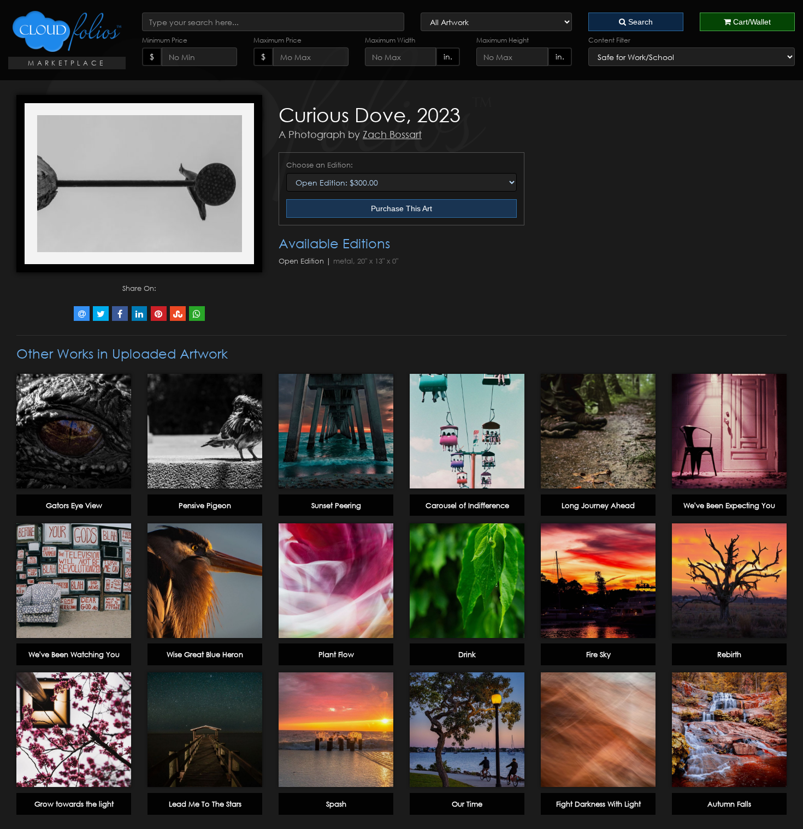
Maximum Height (502, 40)
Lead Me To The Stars (205, 804)
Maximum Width (390, 40)
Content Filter (609, 40)
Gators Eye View (74, 505)
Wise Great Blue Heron (205, 654)
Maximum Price (277, 40)
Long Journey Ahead (598, 505)
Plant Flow (336, 654)
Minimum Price (164, 40)
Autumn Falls (729, 804)
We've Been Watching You (74, 654)
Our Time (467, 804)
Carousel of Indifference (467, 505)
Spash (336, 804)
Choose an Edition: (319, 164)
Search (639, 21)
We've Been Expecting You (729, 505)
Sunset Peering (336, 505)
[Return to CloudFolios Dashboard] (67, 31)
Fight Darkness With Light (598, 804)
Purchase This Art (401, 208)
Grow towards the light (74, 804)
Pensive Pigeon (205, 505)
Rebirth (729, 654)
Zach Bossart (392, 134)
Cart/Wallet (751, 21)
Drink (467, 654)
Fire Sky (598, 654)
